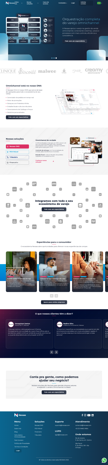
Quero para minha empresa (54, 302)
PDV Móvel (38, 428)
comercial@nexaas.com (83, 425)
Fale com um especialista (69, 45)
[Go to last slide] (51, 296)
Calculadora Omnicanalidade (19, 436)
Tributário (38, 435)
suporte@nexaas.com (62, 425)
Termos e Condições (21, 447)
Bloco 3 (56, 58)
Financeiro (38, 432)
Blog (16, 432)
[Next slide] (56, 296)
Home (16, 425)
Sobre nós (17, 428)
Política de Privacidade (22, 443)
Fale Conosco (18, 440)
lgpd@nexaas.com (61, 435)
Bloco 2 (54, 58)
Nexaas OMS (39, 425)
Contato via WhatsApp (104, 460)
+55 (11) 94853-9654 (81, 428)
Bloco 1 (52, 58)
